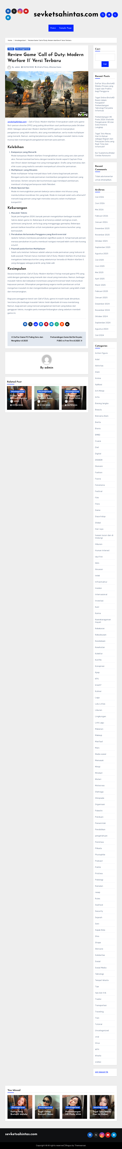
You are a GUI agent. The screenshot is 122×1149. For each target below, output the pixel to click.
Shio (97, 936)
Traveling (99, 1012)
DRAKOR (98, 460)
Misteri (98, 779)
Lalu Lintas (100, 704)
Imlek (97, 575)
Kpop (97, 672)
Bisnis (98, 428)
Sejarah (98, 917)
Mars (97, 748)
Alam (97, 372)
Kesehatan (100, 647)
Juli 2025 (99, 260)
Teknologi (99, 974)
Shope (98, 942)
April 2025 (99, 279)
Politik (98, 867)
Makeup (98, 735)
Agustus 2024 (101, 329)
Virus (97, 1043)
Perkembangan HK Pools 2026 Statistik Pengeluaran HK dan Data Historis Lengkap (104, 122)
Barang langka (101, 403)
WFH (97, 1049)
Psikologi (99, 880)
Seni (97, 924)
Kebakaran (100, 628)
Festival (98, 491)
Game (10, 49)
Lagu (97, 697)
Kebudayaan (100, 635)
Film (97, 498)
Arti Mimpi (99, 391)
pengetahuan (101, 836)
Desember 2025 (102, 228)
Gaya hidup (100, 516)
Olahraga (99, 792)
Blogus (68, 1145)
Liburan (98, 710)
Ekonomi (99, 466)
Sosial (97, 961)
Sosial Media (100, 968)
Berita (98, 422)
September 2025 (102, 247)
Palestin (99, 811)
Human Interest (102, 550)
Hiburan (98, 544)
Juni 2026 (100, 203)
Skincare (99, 949)
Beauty (98, 410)
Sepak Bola (100, 930)
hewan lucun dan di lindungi (104, 536)
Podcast (99, 861)
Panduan (99, 817)
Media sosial (100, 754)
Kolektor (99, 653)
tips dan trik (100, 993)
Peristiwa (99, 842)
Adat (97, 359)
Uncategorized (22, 49)
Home (53, 28)
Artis (97, 397)
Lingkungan (100, 716)
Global (98, 523)
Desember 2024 (102, 304)
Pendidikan (100, 829)
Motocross (99, 785)
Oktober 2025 (101, 241)
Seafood (99, 905)
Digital (98, 454)
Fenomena (100, 485)
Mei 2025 (99, 272)
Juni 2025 (99, 266)
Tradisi (98, 999)
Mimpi (97, 767)
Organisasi (100, 804)
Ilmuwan (99, 569)
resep (97, 892)
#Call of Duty (42, 67)
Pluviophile (100, 855)
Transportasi (101, 1005)
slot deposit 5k (101, 1072)
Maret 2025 (100, 285)
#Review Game (55, 67)
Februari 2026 (101, 216)
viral (97, 1037)
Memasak (99, 760)
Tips (97, 986)
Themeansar (80, 1145)
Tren (97, 1018)
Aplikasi (98, 384)
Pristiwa (99, 873)
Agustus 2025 (101, 253)
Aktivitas (99, 366)
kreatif (98, 685)
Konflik (98, 660)
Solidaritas (100, 955)
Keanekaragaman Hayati (103, 620)
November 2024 (102, 310)
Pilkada (98, 848)
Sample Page (65, 28)
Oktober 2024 (101, 316)
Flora (97, 504)
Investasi (99, 601)
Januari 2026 (101, 222)
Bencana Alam (101, 416)
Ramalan (99, 886)
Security (99, 911)
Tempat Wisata (102, 980)
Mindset (98, 773)
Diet (97, 447)
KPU (97, 679)
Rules (97, 898)
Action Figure (101, 353)
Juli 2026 (99, 197)
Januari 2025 (101, 297)
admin (17, 67)
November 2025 (102, 235)
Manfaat (99, 741)
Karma (98, 613)
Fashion (98, 472)
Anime (98, 378)
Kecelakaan (100, 641)
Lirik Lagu (99, 723)
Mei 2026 (99, 209)
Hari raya (99, 529)
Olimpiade (99, 798)
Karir (97, 607)
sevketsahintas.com (66, 14)
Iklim (97, 563)
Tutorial (98, 1024)
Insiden (98, 588)
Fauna (98, 479)
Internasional (101, 594)
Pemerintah (100, 823)
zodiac (98, 1062)
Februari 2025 (101, 291)
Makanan (99, 729)
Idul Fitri (99, 557)
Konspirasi (99, 666)
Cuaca (98, 441)
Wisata (98, 1056)
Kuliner (98, 691)
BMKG (97, 435)
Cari (97, 49)
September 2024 (102, 323)
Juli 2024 (99, 335)
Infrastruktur (101, 582)
